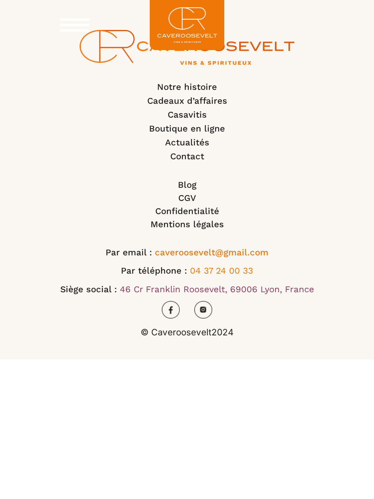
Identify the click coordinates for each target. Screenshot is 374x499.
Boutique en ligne (187, 128)
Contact (187, 156)
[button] (75, 22)
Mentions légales (187, 224)
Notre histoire (187, 87)
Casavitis (187, 115)
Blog (187, 185)
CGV (187, 198)
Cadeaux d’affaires (187, 101)
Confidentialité (187, 211)
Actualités (187, 142)
